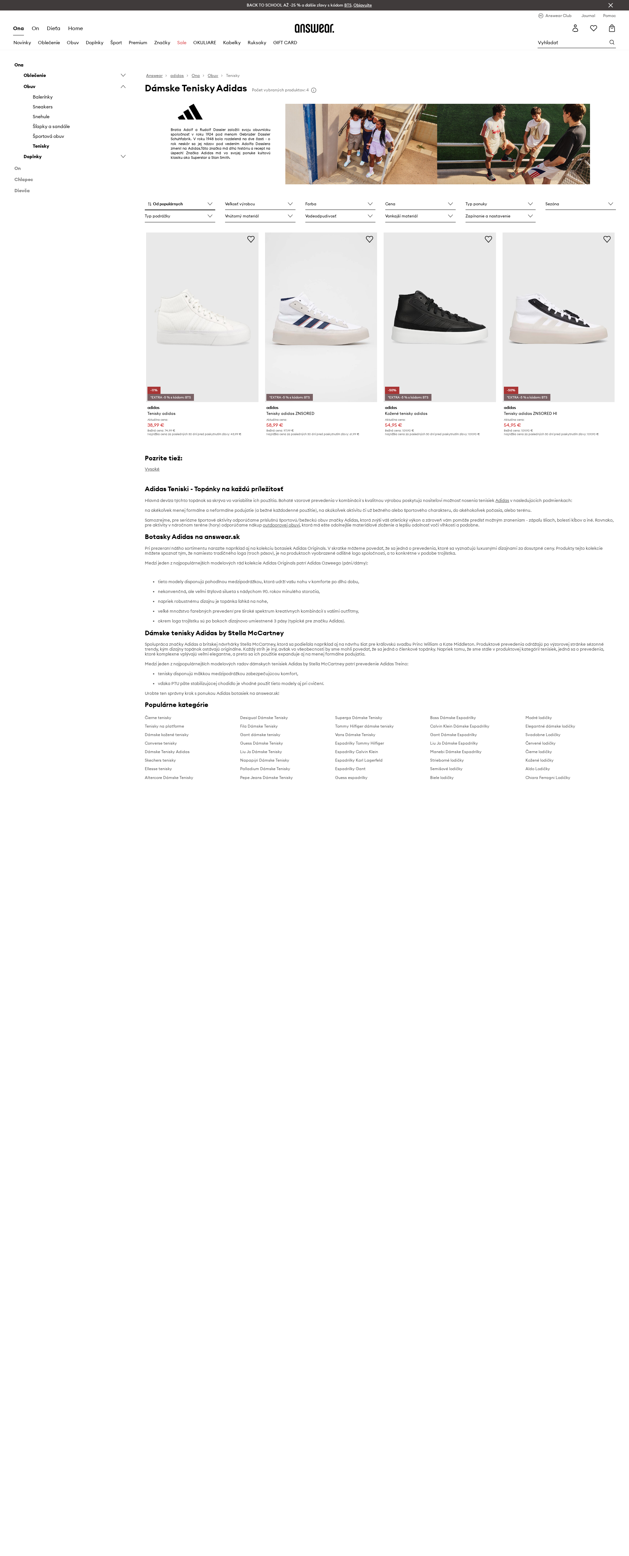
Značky (162, 43)
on (35, 28)
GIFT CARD (285, 43)
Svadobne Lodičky (543, 734)
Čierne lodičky (538, 751)
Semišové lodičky (446, 768)
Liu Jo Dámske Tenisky (261, 751)
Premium (138, 43)
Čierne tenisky (158, 717)
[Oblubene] (594, 28)
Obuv (73, 43)
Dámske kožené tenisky (167, 734)
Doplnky (95, 43)
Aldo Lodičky (537, 768)
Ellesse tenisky (158, 768)
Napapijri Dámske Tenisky (264, 760)
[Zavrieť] (610, 5)
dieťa (53, 28)
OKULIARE (204, 43)
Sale (181, 43)
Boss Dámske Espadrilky (453, 717)
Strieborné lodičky (447, 760)
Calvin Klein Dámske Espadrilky (459, 726)
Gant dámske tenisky (260, 734)
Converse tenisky (161, 743)
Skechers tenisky (160, 760)
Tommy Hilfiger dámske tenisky (364, 726)
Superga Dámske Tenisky (358, 717)
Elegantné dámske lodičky (550, 726)
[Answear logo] (314, 28)
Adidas (502, 500)
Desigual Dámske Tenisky (264, 717)
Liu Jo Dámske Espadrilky (454, 743)
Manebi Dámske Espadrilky (456, 751)
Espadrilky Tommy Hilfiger (359, 743)
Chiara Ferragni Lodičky (547, 777)
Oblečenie (49, 43)
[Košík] (612, 28)
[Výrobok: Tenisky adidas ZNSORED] (321, 317)
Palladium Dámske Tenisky (265, 768)
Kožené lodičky (539, 760)
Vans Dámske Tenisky (355, 734)
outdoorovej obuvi (281, 525)
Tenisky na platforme (164, 726)
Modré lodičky (538, 717)
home (75, 28)
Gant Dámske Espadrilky (453, 734)
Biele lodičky (442, 777)
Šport (116, 43)
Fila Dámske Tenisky (259, 726)
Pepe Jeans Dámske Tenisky (266, 777)
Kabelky (232, 43)
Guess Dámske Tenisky (261, 743)
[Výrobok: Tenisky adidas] (202, 317)
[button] (180, 204)
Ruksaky (257, 43)
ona (18, 28)
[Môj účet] (575, 28)
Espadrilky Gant (350, 768)
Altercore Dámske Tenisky (169, 777)
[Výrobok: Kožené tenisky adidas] (440, 317)
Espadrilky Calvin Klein (356, 751)
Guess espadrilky (351, 777)
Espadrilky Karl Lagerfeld (359, 760)
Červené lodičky (540, 743)
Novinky (22, 43)
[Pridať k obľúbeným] (251, 239)
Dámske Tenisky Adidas (167, 751)
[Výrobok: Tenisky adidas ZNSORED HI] (559, 317)
